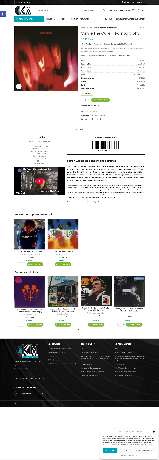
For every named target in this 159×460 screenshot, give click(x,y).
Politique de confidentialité (129, 455)
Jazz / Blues (61, 314)
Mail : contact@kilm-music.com (27, 369)
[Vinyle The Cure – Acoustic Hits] (29, 234)
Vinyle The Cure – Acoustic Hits (30, 251)
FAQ (82, 348)
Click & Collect (53, 360)
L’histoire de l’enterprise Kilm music (60, 348)
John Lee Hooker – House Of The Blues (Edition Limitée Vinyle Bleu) (63, 310)
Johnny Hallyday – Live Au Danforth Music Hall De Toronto (129, 310)
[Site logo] (23, 10)
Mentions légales (87, 364)
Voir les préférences (145, 450)
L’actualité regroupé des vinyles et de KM (62, 364)
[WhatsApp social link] (98, 119)
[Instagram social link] (125, 2)
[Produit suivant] (143, 27)
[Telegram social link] (100, 119)
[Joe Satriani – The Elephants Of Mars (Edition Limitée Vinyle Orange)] (29, 292)
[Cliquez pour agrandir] (19, 86)
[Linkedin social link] (95, 119)
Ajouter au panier (100, 100)
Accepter (110, 450)
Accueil (83, 27)
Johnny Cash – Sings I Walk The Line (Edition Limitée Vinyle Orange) (96, 309)
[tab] (79, 128)
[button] (3, 14)
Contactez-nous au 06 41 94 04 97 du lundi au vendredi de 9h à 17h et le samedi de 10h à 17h (96, 358)
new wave (86, 185)
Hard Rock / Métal (28, 314)
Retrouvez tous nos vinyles (57, 352)
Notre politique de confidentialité (92, 372)
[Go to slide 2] (80, 329)
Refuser (126, 450)
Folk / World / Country (94, 313)
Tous (90, 27)
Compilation (22, 254)
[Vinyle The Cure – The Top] (63, 234)
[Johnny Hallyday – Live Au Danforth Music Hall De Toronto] (129, 291)
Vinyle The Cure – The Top (63, 251)
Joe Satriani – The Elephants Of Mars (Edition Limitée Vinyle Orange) (29, 310)
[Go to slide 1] (78, 329)
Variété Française (131, 314)
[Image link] (26, 351)
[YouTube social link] (128, 2)
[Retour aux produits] (140, 27)
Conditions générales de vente (91, 368)
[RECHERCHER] (103, 10)
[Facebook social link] (122, 2)
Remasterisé (115, 44)
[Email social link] (92, 119)
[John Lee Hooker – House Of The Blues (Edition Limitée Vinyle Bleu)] (63, 291)
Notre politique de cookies (90, 375)
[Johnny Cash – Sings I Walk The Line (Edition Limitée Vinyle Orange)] (96, 291)
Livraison (51, 356)
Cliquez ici (96, 202)
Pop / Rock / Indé (124, 56)
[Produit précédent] (138, 27)
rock (87, 166)
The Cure (89, 44)
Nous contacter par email (89, 352)
